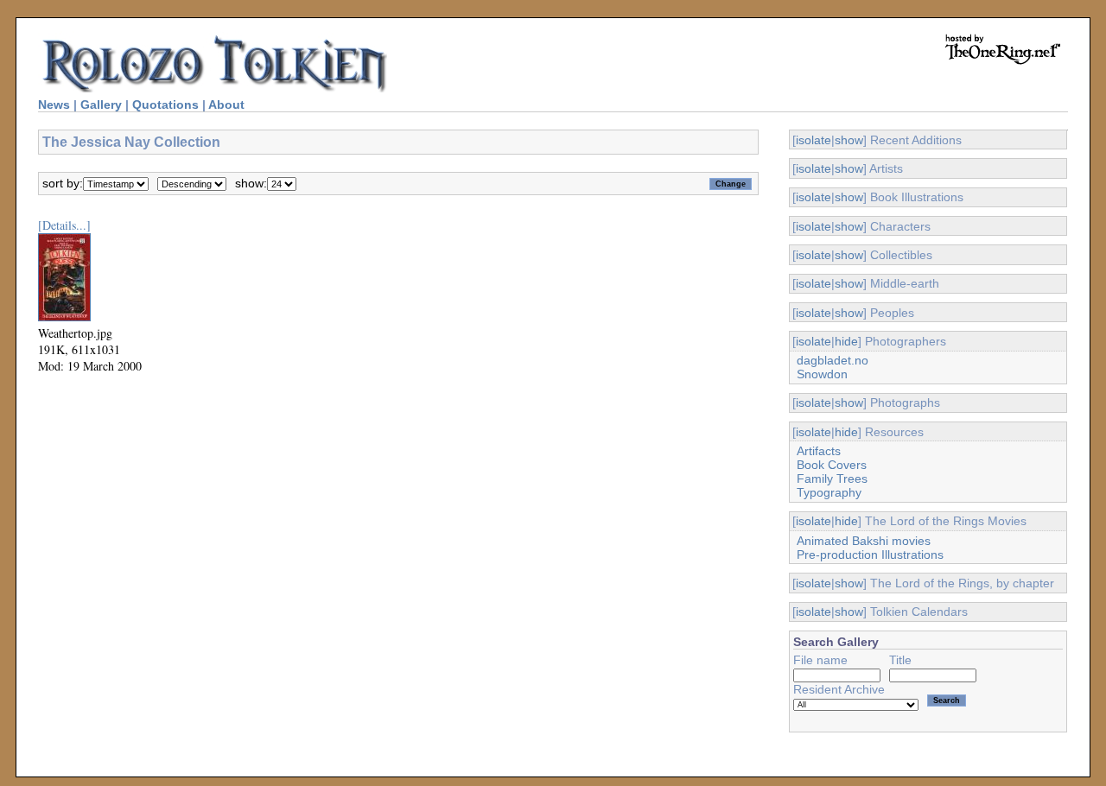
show (849, 140)
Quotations (165, 104)
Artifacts (819, 451)
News (54, 104)
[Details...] (64, 225)
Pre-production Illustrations (870, 554)
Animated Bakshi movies (864, 541)
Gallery (101, 104)
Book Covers (832, 465)
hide (846, 341)
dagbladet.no (832, 360)
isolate (813, 140)
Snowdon (822, 374)
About (226, 104)
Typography (829, 492)
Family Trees (832, 478)
